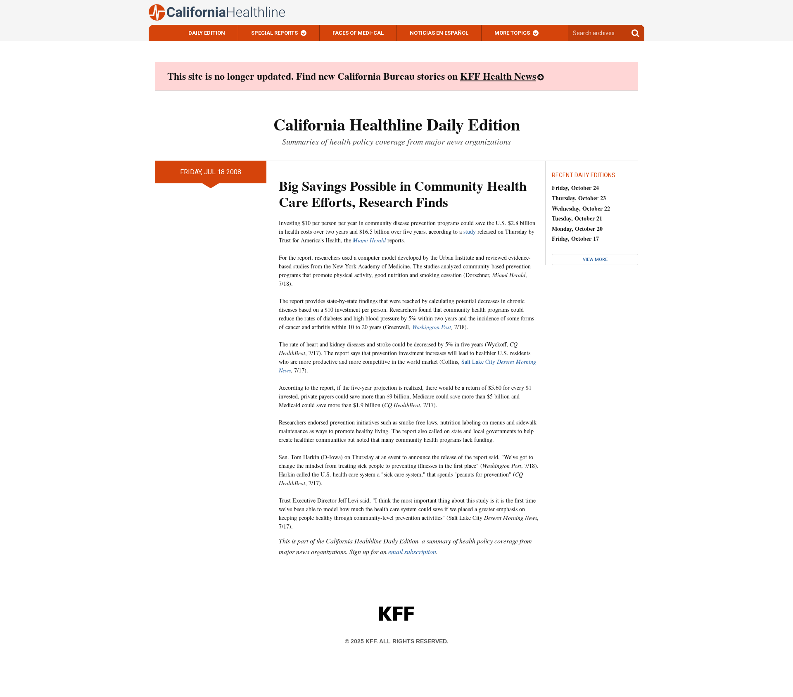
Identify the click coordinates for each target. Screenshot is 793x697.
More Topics (512, 33)
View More (595, 259)
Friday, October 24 (575, 187)
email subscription (412, 551)
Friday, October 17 (575, 238)
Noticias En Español (439, 33)
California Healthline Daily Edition (396, 124)
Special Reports (274, 33)
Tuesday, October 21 (577, 218)
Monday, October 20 (577, 228)
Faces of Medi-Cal (358, 33)
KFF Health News (498, 76)
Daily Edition (206, 33)
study (469, 231)
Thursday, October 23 (579, 198)
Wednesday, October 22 (581, 208)
